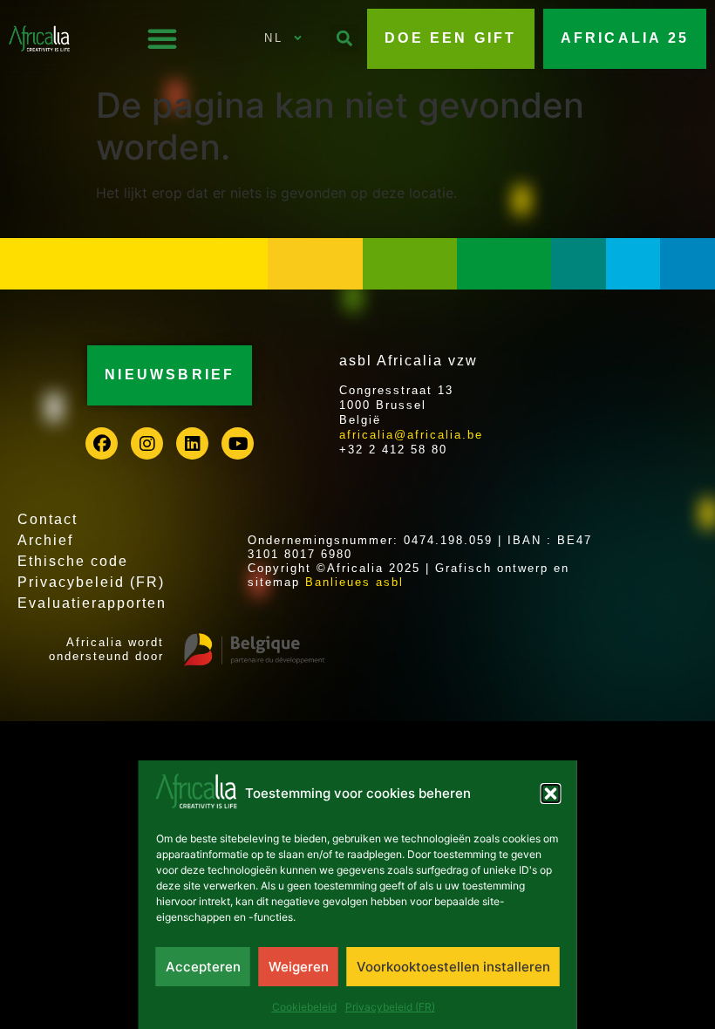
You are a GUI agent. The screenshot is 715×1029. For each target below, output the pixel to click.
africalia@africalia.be (411, 434)
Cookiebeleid (304, 1006)
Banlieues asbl (354, 582)
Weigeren (299, 966)
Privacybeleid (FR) (390, 1006)
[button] (551, 793)
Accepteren (203, 966)
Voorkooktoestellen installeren (453, 966)
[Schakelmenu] (162, 38)
